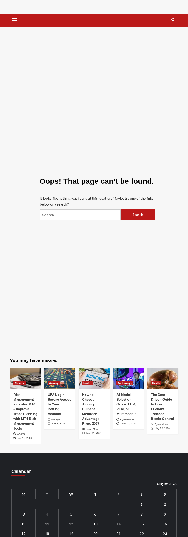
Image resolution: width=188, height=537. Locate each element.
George (21, 433)
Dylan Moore (93, 429)
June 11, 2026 (93, 433)
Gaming (54, 383)
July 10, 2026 (24, 438)
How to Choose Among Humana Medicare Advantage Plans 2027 (90, 409)
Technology (125, 383)
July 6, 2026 (58, 423)
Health (87, 383)
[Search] (173, 20)
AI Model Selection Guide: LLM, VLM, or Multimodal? (126, 404)
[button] (14, 19)
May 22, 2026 (162, 428)
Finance (19, 383)
